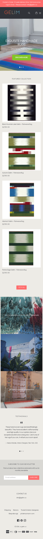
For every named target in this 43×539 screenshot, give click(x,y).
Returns (15, 510)
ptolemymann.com (27, 514)
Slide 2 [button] (21, 67)
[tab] (19, 67)
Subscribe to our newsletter (21, 464)
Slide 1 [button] (19, 67)
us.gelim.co (23, 526)
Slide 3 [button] (23, 67)
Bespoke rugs (13, 514)
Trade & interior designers (30, 510)
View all (21, 287)
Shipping (7, 510)
